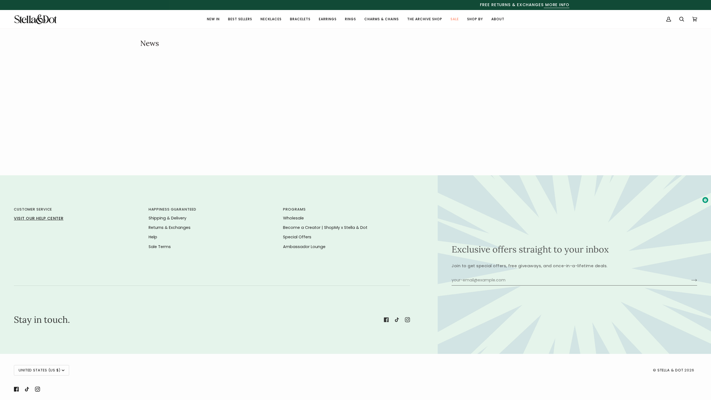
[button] (475, 19)
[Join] (689, 280)
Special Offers (297, 237)
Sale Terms (160, 246)
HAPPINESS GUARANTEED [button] (172, 209)
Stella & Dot (670, 370)
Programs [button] (294, 209)
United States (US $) (40, 370)
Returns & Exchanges (170, 227)
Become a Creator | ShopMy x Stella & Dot (325, 227)
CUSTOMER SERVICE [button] (33, 209)
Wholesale (293, 218)
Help (153, 237)
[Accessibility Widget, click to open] (705, 200)
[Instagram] (407, 319)
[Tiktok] (396, 319)
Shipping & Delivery (167, 218)
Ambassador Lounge (304, 246)
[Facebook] (386, 319)
